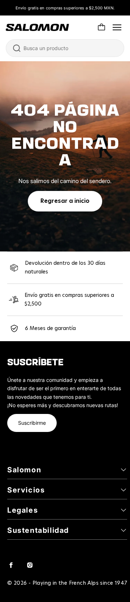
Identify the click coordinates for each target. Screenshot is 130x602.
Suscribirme (32, 423)
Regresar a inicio (65, 201)
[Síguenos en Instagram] (29, 564)
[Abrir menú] (117, 27)
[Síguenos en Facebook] (10, 564)
